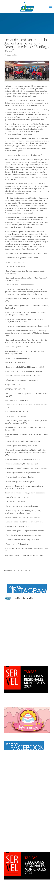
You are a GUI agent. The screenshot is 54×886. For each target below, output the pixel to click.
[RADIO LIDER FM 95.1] (27, 6)
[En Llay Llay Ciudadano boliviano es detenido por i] (27, 642)
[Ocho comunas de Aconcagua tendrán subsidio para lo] (27, 617)
